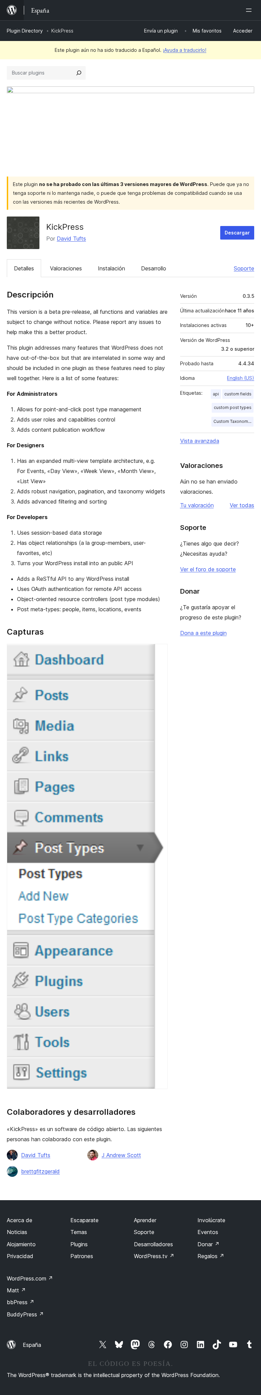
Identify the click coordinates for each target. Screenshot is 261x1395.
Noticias (17, 1232)
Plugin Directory (25, 31)
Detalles (24, 268)
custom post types (232, 407)
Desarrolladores (153, 1244)
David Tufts (71, 238)
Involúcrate (211, 1220)
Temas (78, 1232)
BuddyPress (25, 1314)
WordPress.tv (154, 1256)
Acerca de (19, 1220)
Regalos (210, 1256)
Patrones (81, 1256)
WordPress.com (30, 1278)
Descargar (237, 232)
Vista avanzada (199, 440)
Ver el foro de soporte (208, 569)
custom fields (237, 393)
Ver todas (242, 505)
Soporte (244, 268)
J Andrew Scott (121, 1155)
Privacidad (20, 1256)
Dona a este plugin (203, 633)
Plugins (79, 1244)
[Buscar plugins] (79, 73)
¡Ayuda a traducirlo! (184, 50)
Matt (16, 1290)
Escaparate (84, 1220)
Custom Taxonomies (233, 421)
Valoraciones (66, 268)
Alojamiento (21, 1244)
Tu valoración (197, 505)
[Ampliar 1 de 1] (158, 653)
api (216, 393)
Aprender (145, 1220)
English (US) (240, 378)
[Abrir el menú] (250, 10)
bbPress (20, 1302)
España (32, 1344)
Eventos (207, 1232)
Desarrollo (153, 268)
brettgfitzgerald (40, 1171)
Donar (208, 1244)
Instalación (111, 268)
